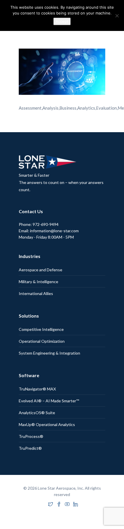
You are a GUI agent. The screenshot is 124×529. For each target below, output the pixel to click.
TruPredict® (30, 448)
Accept (62, 21)
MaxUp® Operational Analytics (47, 424)
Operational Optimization (42, 341)
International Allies (36, 293)
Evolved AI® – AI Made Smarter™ (49, 400)
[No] (117, 16)
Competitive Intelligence (41, 329)
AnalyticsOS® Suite (37, 412)
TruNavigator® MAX (37, 388)
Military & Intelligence (38, 281)
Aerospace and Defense (40, 269)
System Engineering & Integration (49, 353)
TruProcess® (31, 436)
